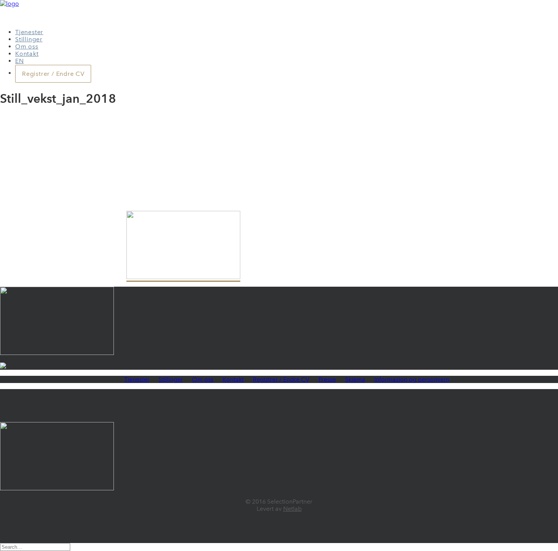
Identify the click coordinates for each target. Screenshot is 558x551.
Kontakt (27, 53)
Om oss (26, 46)
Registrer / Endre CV (281, 379)
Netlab (292, 508)
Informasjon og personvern (411, 379)
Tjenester (29, 32)
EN (19, 60)
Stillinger (29, 39)
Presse (327, 379)
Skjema (355, 379)
